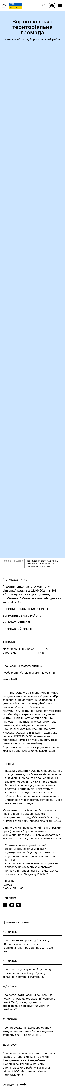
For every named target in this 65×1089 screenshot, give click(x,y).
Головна (7, 561)
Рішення (18, 561)
